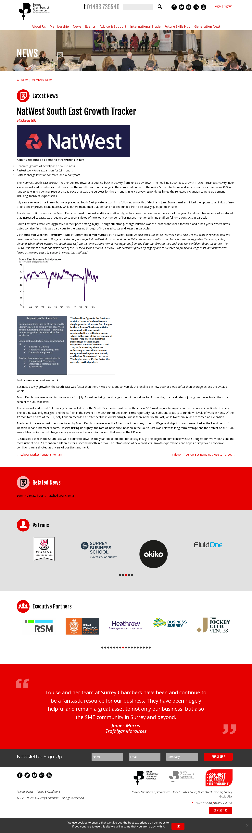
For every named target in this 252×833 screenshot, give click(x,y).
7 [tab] (120, 648)
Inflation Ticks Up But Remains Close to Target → (203, 454)
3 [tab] (126, 575)
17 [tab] (150, 648)
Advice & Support (113, 26)
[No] (247, 825)
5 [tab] (132, 575)
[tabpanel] (44, 548)
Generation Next (207, 26)
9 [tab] (126, 648)
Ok (178, 826)
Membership (59, 26)
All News (22, 80)
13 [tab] (138, 648)
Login (217, 6)
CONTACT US (220, 810)
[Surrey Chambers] (35, 21)
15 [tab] (144, 648)
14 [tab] (141, 648)
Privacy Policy (25, 791)
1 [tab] (120, 575)
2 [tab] (123, 575)
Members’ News (42, 80)
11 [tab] (132, 648)
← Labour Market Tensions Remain (39, 454)
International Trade (145, 26)
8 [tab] (123, 648)
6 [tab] (117, 648)
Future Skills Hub (177, 26)
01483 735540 (103, 7)
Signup (228, 6)
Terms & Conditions (48, 791)
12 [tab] (135, 648)
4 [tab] (129, 575)
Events (90, 26)
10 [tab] (129, 648)
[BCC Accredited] (146, 783)
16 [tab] (147, 648)
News (77, 26)
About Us (39, 26)
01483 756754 (223, 803)
